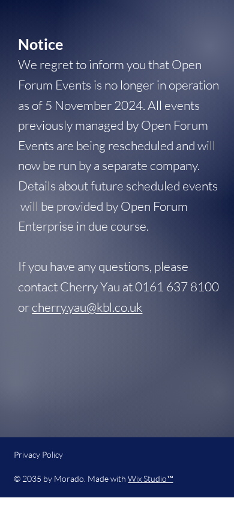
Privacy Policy (38, 454)
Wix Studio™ (150, 478)
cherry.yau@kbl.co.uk (87, 307)
